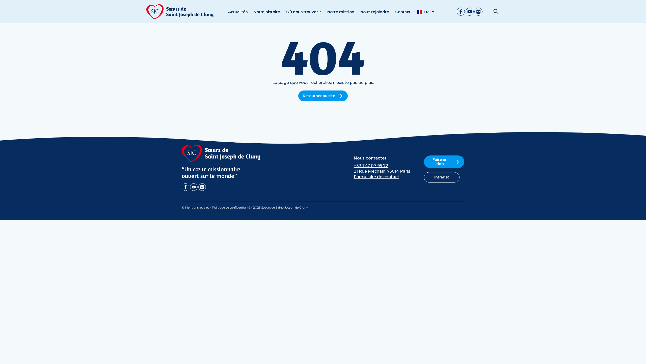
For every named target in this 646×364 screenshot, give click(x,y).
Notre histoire (267, 11)
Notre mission (340, 11)
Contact (403, 11)
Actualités (238, 11)
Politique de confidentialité (231, 207)
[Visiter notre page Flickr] (478, 12)
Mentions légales (197, 207)
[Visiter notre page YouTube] (470, 12)
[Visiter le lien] (180, 11)
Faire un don (440, 161)
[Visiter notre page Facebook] (461, 12)
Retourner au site (319, 96)
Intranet (441, 177)
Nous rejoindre (374, 11)
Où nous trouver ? (303, 11)
